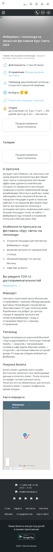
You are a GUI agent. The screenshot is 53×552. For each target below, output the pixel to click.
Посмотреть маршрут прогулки (26, 100)
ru (24, 4)
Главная (6, 56)
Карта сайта (42, 514)
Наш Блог (43, 508)
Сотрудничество (25, 514)
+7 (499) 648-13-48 (28, 485)
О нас (7, 508)
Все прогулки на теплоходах (23, 56)
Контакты (30, 508)
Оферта (18, 508)
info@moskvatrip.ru (28, 491)
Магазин (9, 514)
